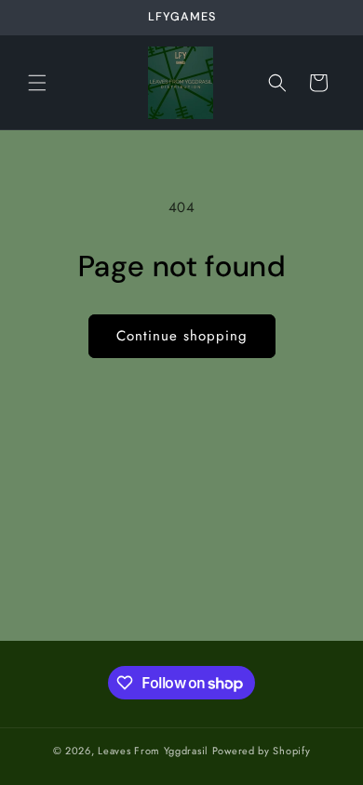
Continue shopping (182, 336)
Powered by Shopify (261, 750)
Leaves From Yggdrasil (153, 750)
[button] (37, 82)
